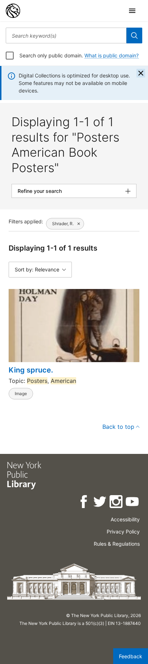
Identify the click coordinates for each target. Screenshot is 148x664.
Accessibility (125, 519)
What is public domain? (111, 55)
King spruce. (31, 370)
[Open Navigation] (132, 11)
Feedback (130, 656)
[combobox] (66, 35)
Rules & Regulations (117, 544)
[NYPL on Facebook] (84, 503)
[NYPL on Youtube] (133, 503)
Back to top (118, 426)
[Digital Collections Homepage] (13, 11)
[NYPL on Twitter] (100, 503)
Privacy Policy (123, 531)
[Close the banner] (141, 73)
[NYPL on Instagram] (117, 503)
